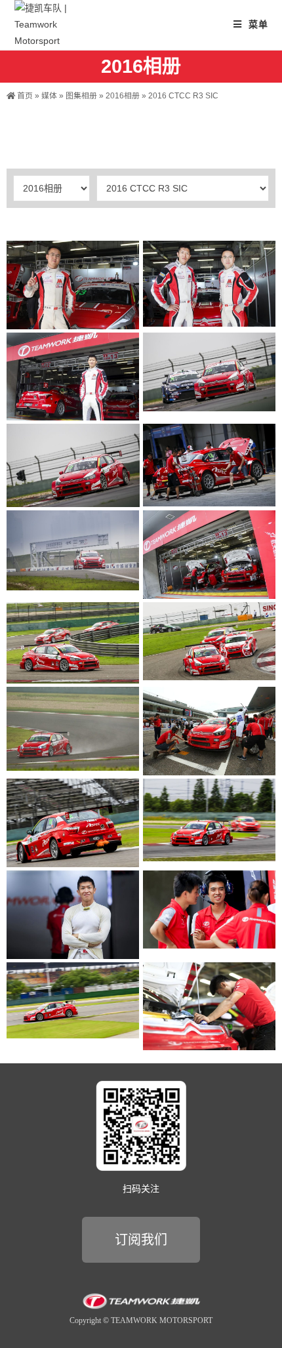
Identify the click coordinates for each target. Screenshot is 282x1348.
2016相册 (123, 95)
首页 (24, 95)
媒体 (49, 95)
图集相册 (81, 95)
